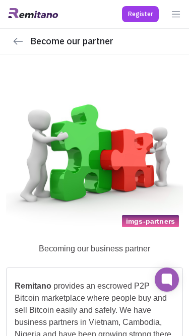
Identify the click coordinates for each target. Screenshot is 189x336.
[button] (140, 14)
